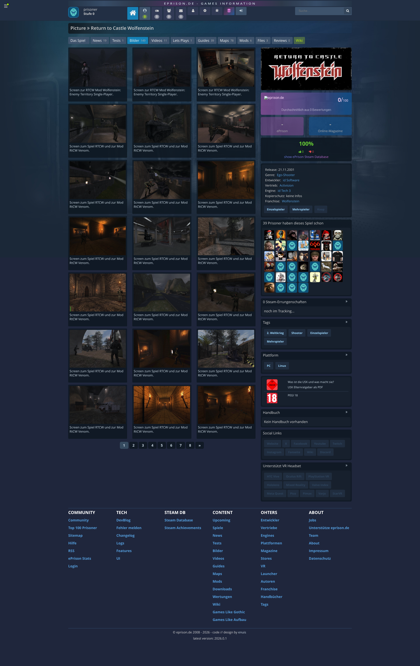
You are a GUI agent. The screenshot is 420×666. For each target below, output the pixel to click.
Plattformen (271, 543)
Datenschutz (320, 558)
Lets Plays (182, 40)
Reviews (282, 40)
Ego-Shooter (286, 175)
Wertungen (222, 596)
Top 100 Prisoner (82, 527)
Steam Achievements (182, 527)
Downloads (222, 589)
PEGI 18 (293, 395)
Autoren (268, 581)
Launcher (269, 573)
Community (78, 520)
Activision (287, 186)
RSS (71, 550)
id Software (291, 180)
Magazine (269, 550)
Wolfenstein (290, 201)
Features (124, 550)
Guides (206, 40)
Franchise (269, 589)
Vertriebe (269, 527)
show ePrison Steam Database (306, 157)
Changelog (125, 535)
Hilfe (72, 543)
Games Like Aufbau (229, 619)
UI (118, 558)
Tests (118, 40)
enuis (242, 632)
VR (263, 566)
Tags (264, 604)
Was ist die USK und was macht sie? (311, 382)
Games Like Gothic (229, 612)
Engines (267, 535)
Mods (246, 40)
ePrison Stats (79, 558)
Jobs (312, 520)
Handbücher (271, 596)
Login (73, 566)
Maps (226, 40)
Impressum (319, 550)
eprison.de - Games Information (210, 3)
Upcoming (221, 520)
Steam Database (178, 520)
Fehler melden (129, 527)
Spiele (218, 527)
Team (313, 535)
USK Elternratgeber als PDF (305, 387)
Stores (266, 558)
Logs (120, 543)
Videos (159, 40)
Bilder (137, 40)
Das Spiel (77, 40)
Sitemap (75, 535)
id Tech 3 (284, 191)
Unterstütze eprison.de (329, 527)
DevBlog (123, 520)
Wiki (299, 40)
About (314, 543)
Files (263, 40)
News (99, 40)
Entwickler (270, 520)
